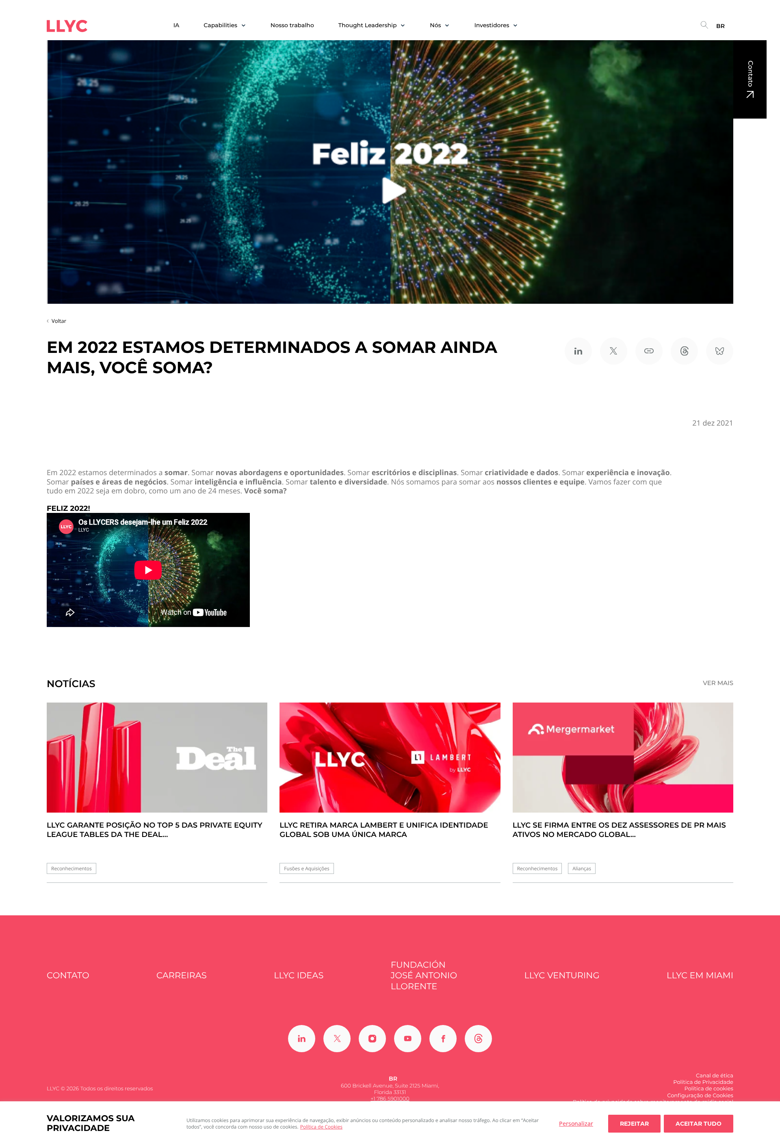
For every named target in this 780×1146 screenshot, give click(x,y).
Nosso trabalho (292, 25)
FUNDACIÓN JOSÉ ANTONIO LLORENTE (424, 976)
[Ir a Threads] (478, 1038)
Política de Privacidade (703, 1082)
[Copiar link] (649, 351)
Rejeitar (634, 1123)
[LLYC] (67, 26)
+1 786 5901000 (390, 1099)
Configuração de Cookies (700, 1095)
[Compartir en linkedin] (578, 351)
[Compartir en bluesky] (719, 351)
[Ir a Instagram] (372, 1038)
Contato (750, 74)
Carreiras (181, 976)
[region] (390, 1123)
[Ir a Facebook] (443, 1038)
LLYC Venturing (561, 976)
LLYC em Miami (700, 976)
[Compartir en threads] (684, 351)
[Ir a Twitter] (337, 1038)
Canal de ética (714, 1075)
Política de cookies (708, 1088)
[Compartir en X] (613, 351)
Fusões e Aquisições (306, 868)
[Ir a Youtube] (407, 1038)
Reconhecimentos (71, 868)
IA (176, 25)
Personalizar (576, 1123)
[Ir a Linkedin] (301, 1038)
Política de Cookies (321, 1126)
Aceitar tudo (699, 1123)
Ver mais (718, 683)
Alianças (581, 868)
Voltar (59, 321)
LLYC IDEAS (298, 976)
